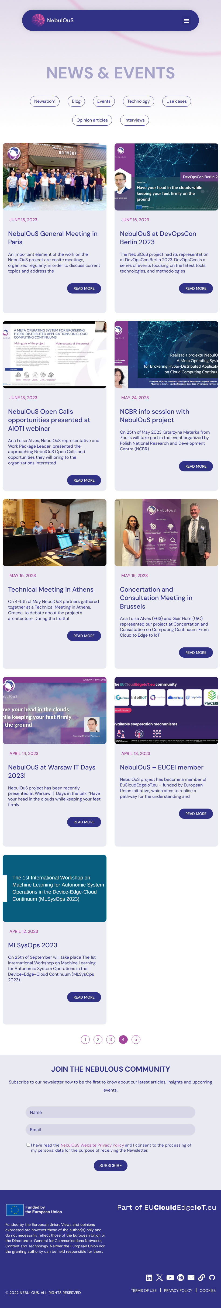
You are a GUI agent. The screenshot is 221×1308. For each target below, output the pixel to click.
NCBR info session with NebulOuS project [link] (154, 415)
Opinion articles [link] (92, 120)
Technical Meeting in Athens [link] (51, 589)
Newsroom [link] (44, 101)
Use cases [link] (177, 101)
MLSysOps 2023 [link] (32, 945)
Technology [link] (138, 101)
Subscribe (110, 1165)
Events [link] (103, 101)
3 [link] (112, 1038)
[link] (52, 20)
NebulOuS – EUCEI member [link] (161, 767)
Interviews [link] (135, 120)
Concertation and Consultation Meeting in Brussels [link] (156, 597)
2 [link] (99, 1038)
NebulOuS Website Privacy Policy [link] (92, 1145)
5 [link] (137, 1038)
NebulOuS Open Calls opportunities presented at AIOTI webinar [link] (49, 419)
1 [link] (87, 1038)
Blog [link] (76, 101)
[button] (186, 20)
